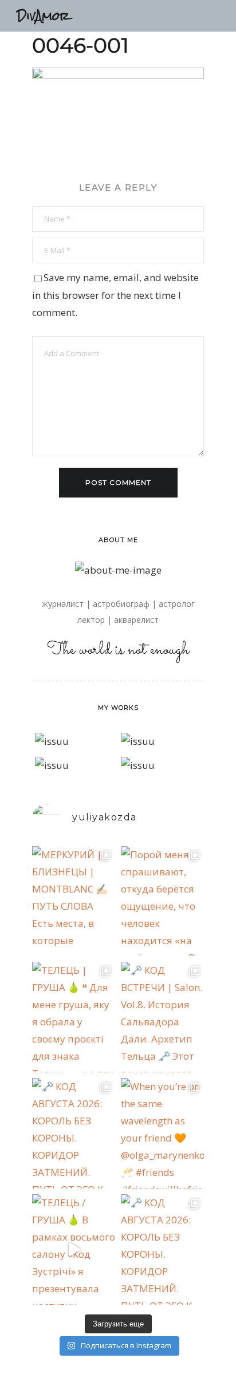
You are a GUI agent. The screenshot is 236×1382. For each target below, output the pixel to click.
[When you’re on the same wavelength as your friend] (162, 1133)
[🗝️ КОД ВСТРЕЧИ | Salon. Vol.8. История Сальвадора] (162, 1017)
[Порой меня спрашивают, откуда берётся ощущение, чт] (162, 901)
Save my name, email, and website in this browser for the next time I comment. (115, 295)
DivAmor (43, 15)
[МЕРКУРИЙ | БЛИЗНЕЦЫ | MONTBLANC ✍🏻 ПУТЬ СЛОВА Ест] (73, 901)
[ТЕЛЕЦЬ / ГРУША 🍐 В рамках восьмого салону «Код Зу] (73, 1249)
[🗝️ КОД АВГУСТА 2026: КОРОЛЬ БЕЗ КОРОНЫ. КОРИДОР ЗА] (73, 1133)
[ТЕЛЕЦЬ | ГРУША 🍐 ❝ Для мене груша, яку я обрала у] (73, 1017)
